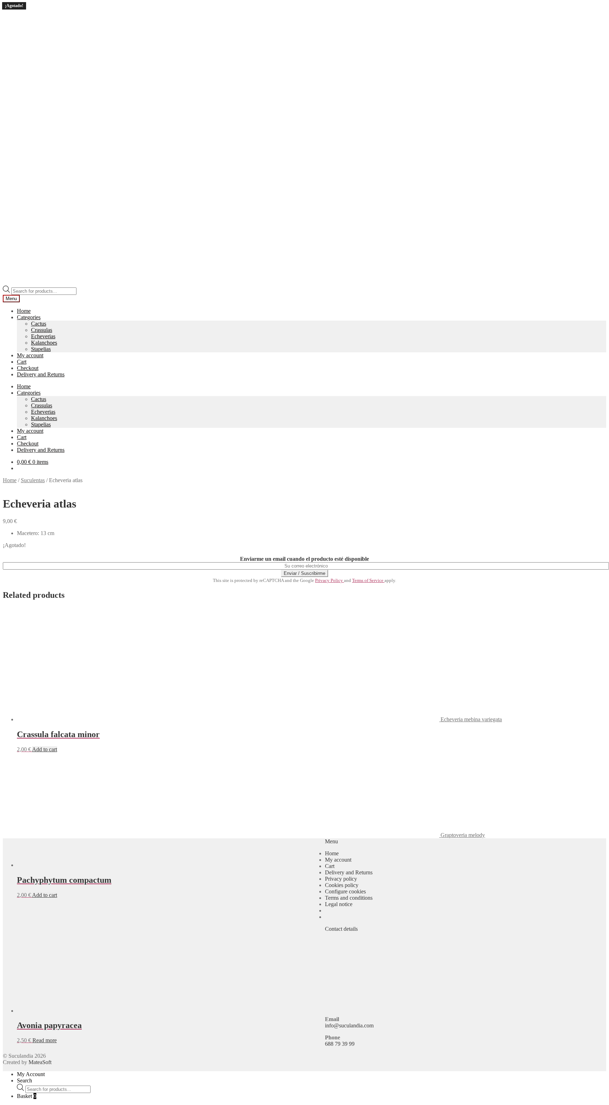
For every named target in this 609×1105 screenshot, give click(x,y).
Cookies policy (341, 885)
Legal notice (338, 904)
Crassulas (41, 330)
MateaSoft (40, 1062)
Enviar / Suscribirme (304, 573)
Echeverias (43, 336)
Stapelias (41, 349)
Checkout (27, 368)
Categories (29, 317)
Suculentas (33, 480)
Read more (44, 1040)
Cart (21, 362)
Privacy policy (341, 879)
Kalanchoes (44, 343)
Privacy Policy (329, 580)
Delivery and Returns (40, 374)
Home (24, 311)
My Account (31, 1074)
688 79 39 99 (340, 1044)
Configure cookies (345, 891)
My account (30, 355)
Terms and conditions (349, 898)
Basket (26, 1096)
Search (24, 1080)
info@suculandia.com (349, 1025)
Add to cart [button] (44, 749)
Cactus (38, 324)
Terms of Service (368, 580)
